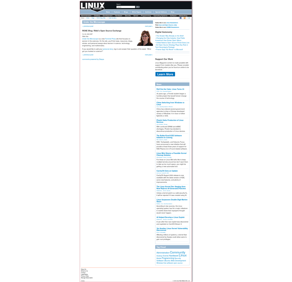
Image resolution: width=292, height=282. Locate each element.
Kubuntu (161, 139)
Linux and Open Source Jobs (167, 25)
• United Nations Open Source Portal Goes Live (172, 42)
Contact (83, 272)
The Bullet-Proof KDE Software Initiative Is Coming (169, 136)
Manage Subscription (87, 278)
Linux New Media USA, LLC (183, 281)
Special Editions (161, 12)
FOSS (157, 91)
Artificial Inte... (159, 190)
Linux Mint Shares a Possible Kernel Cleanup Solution (171, 154)
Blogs (126, 12)
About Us (83, 269)
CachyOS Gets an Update (167, 171)
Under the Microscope (90, 39)
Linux (161, 91)
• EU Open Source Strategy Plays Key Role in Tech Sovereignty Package (171, 46)
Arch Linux (158, 173)
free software (168, 263)
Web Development (178, 260)
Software (173, 15)
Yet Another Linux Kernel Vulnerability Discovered (172, 229)
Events (165, 255)
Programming (146, 15)
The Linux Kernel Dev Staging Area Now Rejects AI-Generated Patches (171, 187)
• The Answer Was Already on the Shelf (169, 36)
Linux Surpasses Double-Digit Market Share (171, 200)
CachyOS (164, 173)
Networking (183, 15)
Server (135, 15)
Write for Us (84, 271)
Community (177, 252)
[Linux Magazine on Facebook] (180, 18)
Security (128, 15)
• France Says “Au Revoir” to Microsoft (169, 49)
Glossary (83, 280)
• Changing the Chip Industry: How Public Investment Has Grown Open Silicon (170, 39)
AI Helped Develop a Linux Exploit (170, 217)
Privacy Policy (85, 276)
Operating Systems (160, 15)
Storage (165, 124)
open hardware (159, 124)
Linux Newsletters (172, 23)
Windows (171, 106)
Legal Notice (84, 274)
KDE (157, 139)
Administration (86, 15)
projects (165, 139)
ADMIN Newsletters (172, 27)
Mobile (158, 258)
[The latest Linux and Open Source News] (184, 18)
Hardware (118, 15)
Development (107, 15)
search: (118, 4)
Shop (172, 12)
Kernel (164, 157)
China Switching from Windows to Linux (170, 103)
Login (189, 18)
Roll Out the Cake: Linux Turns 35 (170, 89)
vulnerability (170, 219)
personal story (108, 49)
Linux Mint (169, 157)
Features (117, 12)
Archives (148, 12)
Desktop (97, 15)
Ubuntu (167, 260)
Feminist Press (110, 39)
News (108, 12)
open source (177, 263)
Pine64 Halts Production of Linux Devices (170, 121)
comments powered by (93, 59)
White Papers (136, 12)
